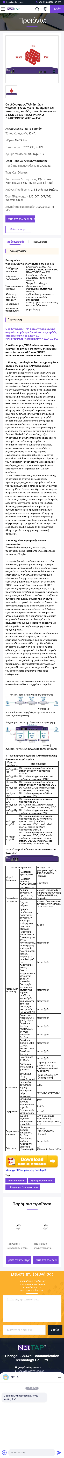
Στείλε (55, 1330)
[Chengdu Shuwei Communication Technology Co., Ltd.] (14, 9)
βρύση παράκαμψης (41, 1180)
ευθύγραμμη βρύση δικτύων (23, 1187)
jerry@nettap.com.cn (15, 2)
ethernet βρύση (16, 1180)
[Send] (59, 1452)
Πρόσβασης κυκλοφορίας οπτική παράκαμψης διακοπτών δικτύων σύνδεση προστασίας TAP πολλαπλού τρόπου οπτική (18, 1246)
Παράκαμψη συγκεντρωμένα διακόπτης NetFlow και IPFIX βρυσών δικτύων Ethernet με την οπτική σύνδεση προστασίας (45, 1246)
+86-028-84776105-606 (49, 2)
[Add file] (4, 1452)
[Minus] (59, 1377)
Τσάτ (57, 9)
